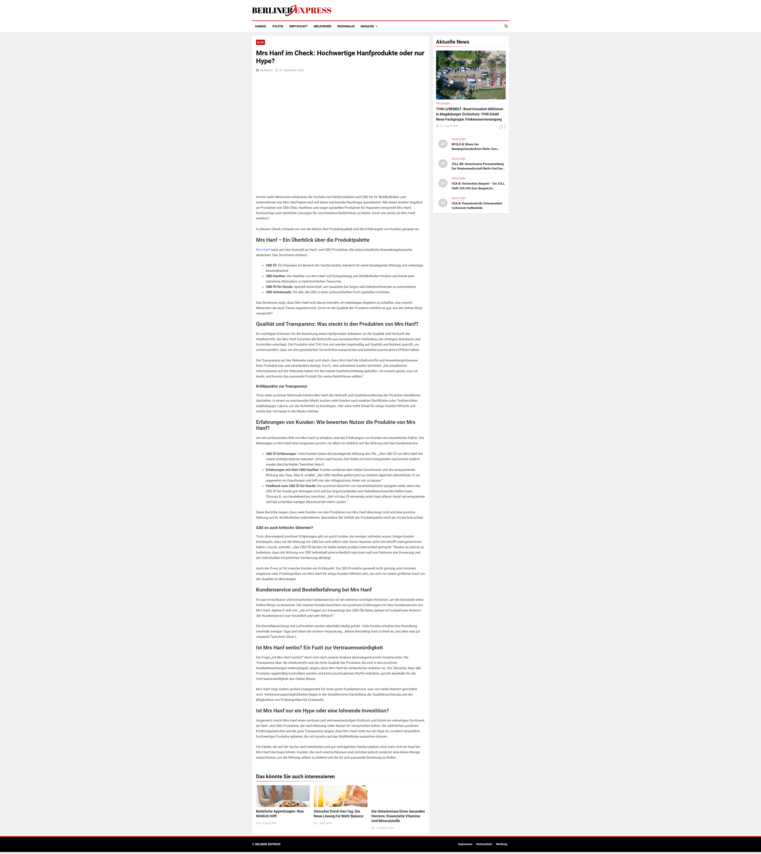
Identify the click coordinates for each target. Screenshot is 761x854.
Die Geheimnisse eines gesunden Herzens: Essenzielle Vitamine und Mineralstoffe (398, 816)
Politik (277, 26)
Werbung (501, 844)
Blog (260, 42)
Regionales (346, 26)
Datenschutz (484, 844)
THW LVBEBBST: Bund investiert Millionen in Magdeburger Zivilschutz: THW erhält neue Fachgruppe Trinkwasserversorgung (469, 114)
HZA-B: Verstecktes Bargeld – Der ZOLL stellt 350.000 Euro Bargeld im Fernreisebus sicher (478, 188)
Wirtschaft (298, 26)
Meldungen (322, 26)
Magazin (367, 26)
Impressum (465, 844)
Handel (261, 26)
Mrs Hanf (263, 250)
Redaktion (266, 70)
